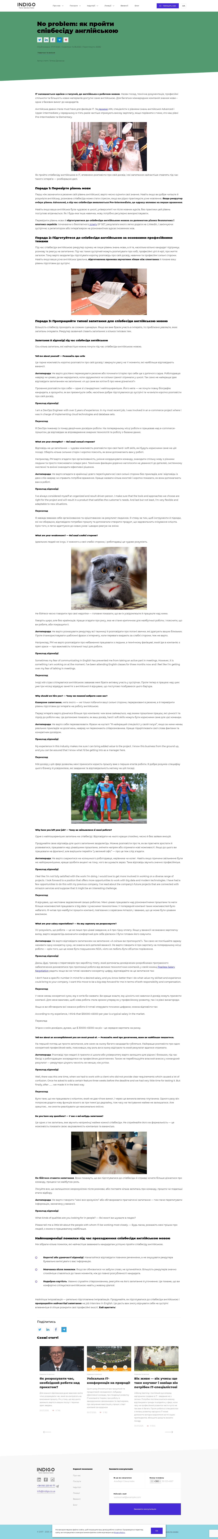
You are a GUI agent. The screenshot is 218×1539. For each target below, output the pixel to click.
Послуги (74, 6)
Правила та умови (169, 1532)
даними (103, 109)
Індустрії (91, 6)
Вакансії (124, 6)
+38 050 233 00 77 (46, 1486)
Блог (137, 6)
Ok (156, 1531)
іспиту (93, 224)
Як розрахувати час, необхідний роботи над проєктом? (60, 1383)
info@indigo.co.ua (46, 1491)
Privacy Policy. (119, 1532)
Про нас (56, 6)
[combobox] (155, 1481)
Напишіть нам (169, 6)
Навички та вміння (46, 53)
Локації (107, 6)
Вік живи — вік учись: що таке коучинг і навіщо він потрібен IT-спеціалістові (156, 1383)
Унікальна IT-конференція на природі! (108, 1381)
